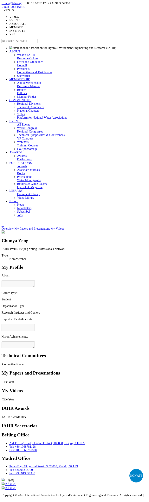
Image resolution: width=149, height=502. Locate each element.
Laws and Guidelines (30, 61)
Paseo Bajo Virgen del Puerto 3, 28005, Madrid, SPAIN (43, 466)
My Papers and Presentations (32, 228)
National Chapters (28, 110)
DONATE (136, 475)
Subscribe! (23, 211)
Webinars (23, 142)
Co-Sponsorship (27, 149)
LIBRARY (16, 190)
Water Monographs (29, 180)
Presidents (23, 68)
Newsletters (24, 208)
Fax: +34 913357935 (22, 473)
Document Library (28, 194)
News (20, 204)
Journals (22, 166)
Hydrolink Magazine (29, 187)
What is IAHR (26, 54)
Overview (8, 228)
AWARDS (16, 152)
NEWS (13, 201)
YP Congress (25, 138)
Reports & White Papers (32, 183)
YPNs (21, 114)
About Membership (29, 82)
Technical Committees (30, 107)
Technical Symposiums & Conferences (41, 135)
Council (22, 65)
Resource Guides (27, 58)
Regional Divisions (29, 103)
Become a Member (28, 86)
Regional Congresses (30, 131)
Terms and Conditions (15, 498)
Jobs (20, 215)
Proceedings (24, 176)
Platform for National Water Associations (42, 117)
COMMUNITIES (20, 100)
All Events (23, 124)
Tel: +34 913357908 (21, 469)
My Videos (57, 228)
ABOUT (14, 51)
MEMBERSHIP (19, 79)
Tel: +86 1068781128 (22, 446)
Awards (22, 155)
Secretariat (23, 75)
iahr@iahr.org (12, 3)
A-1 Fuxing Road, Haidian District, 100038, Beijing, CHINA (47, 443)
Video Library (25, 197)
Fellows (22, 93)
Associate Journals (28, 169)
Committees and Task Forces (34, 72)
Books (21, 173)
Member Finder (26, 96)
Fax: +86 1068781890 (23, 450)
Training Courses (27, 145)
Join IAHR (18, 6)
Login (5, 6)
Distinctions (24, 159)
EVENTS (15, 121)
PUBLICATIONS (20, 162)
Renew (21, 89)
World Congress (27, 128)
